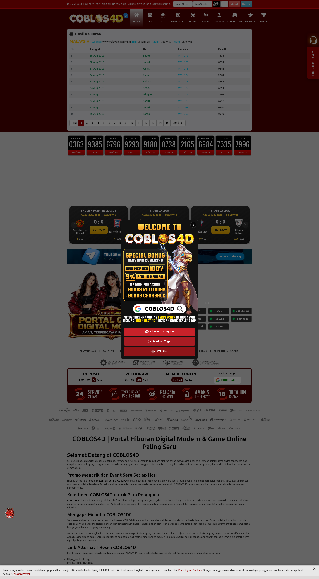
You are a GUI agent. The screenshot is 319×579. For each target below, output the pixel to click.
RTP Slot (162, 351)
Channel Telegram (162, 331)
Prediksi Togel (161, 341)
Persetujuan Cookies (190, 570)
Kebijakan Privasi (20, 574)
